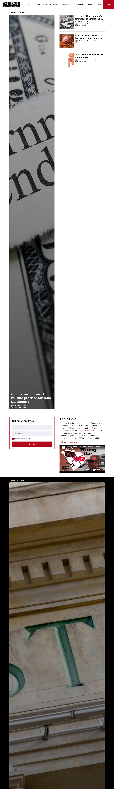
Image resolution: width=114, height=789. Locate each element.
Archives (91, 4)
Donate (108, 4)
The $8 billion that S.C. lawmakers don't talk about (89, 36)
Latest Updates (41, 4)
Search (99, 4)
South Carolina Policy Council (89, 430)
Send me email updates (23, 439)
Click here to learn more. (69, 442)
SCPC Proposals (79, 4)
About (29, 4)
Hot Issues (54, 4)
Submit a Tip (66, 4)
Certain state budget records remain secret (89, 56)
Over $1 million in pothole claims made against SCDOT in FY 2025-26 (89, 19)
